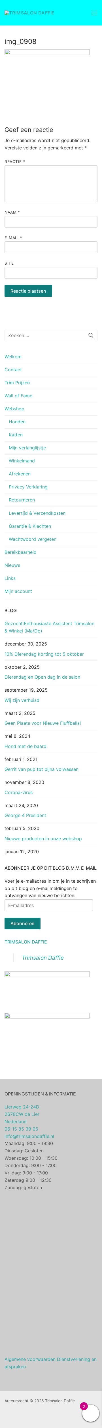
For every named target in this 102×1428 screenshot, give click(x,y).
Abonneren (22, 923)
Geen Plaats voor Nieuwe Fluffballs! (43, 723)
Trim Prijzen (17, 382)
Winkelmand (22, 461)
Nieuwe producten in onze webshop (43, 838)
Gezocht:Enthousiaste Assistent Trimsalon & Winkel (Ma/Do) (49, 627)
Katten (16, 435)
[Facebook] (9, 1417)
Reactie (15, 161)
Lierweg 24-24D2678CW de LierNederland (22, 1114)
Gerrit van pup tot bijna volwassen (41, 769)
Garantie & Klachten (30, 526)
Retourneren (22, 500)
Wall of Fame (18, 395)
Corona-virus (19, 792)
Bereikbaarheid (21, 552)
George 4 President (25, 815)
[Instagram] (17, 1417)
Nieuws (12, 565)
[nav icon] (94, 13)
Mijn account (18, 591)
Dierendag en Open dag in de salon (42, 677)
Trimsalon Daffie (26, 942)
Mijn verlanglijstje (27, 448)
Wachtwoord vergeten (32, 539)
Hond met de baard (25, 746)
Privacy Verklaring (28, 487)
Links (10, 578)
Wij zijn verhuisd (22, 700)
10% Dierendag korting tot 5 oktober (44, 654)
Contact (13, 369)
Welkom (13, 356)
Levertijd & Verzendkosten (37, 513)
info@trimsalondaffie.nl (29, 1136)
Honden (17, 421)
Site (9, 263)
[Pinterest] (26, 1417)
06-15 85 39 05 (21, 1129)
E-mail (13, 237)
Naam (12, 212)
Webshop (14, 408)
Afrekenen (20, 474)
